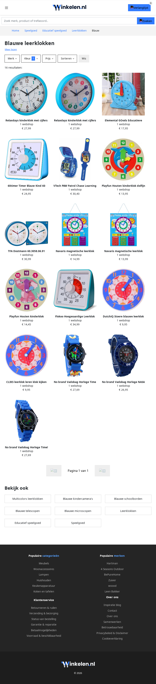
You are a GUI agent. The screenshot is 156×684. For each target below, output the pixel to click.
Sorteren (66, 58)
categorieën (50, 555)
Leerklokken (128, 511)
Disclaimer (122, 633)
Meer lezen (11, 49)
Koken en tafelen (43, 591)
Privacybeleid (104, 633)
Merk (11, 58)
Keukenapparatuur (43, 586)
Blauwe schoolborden (128, 499)
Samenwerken (112, 622)
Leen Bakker (112, 591)
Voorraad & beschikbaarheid (44, 635)
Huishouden (44, 580)
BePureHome (112, 574)
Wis (84, 58)
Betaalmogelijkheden (44, 630)
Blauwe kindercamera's (78, 499)
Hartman (112, 563)
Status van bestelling (43, 619)
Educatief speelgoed (28, 523)
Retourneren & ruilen (44, 608)
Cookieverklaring (112, 638)
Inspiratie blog (112, 605)
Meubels (44, 563)
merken (119, 555)
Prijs (48, 58)
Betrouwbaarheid (112, 627)
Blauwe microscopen (77, 511)
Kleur (29, 58)
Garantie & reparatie (44, 624)
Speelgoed (78, 523)
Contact (112, 610)
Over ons (112, 616)
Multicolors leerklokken (27, 499)
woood (112, 586)
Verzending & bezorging (43, 613)
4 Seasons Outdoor (112, 569)
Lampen (44, 574)
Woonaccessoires (43, 569)
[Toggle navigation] (6, 7)
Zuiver (112, 580)
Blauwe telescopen (28, 511)
